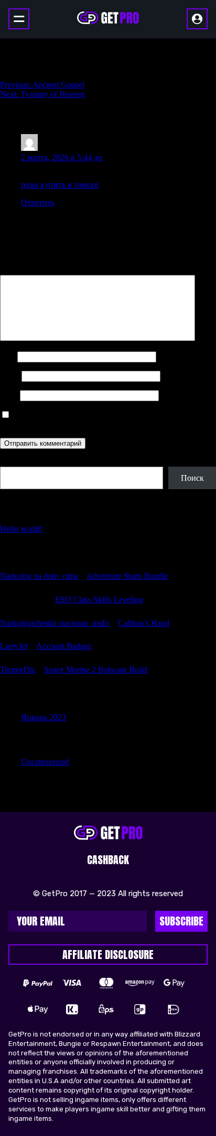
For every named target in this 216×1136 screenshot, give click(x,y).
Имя (7, 356)
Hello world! (21, 528)
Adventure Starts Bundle (127, 575)
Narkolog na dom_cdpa (39, 575)
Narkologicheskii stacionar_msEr (55, 623)
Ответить (38, 202)
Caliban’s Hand (143, 623)
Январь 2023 (43, 717)
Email (9, 375)
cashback (108, 860)
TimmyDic (18, 669)
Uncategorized (45, 761)
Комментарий (28, 270)
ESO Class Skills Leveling (99, 599)
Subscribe (181, 921)
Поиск (11, 461)
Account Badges (63, 646)
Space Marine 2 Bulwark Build (95, 669)
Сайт (9, 395)
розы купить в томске (60, 184)
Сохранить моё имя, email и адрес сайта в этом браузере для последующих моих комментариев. (106, 420)
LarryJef (14, 646)
